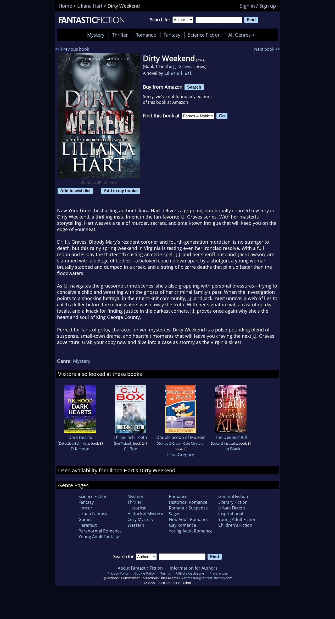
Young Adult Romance (191, 531)
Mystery (95, 35)
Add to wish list (75, 190)
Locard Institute (224, 443)
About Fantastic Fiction (140, 568)
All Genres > (242, 35)
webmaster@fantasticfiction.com (206, 578)
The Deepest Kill (231, 437)
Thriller (120, 35)
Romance (145, 35)
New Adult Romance (189, 519)
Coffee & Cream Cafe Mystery (181, 443)
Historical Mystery (145, 514)
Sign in (247, 6)
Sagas (174, 514)
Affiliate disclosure (190, 573)
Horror (85, 508)
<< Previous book (72, 49)
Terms (165, 573)
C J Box (130, 449)
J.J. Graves (182, 66)
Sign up (267, 6)
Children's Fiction (235, 525)
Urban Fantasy (93, 514)
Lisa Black (230, 449)
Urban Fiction (231, 508)
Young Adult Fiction (237, 519)
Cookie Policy (144, 573)
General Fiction (233, 496)
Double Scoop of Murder (180, 437)
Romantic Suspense (188, 508)
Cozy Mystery (140, 519)
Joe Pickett (123, 443)
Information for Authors (193, 568)
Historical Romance (188, 502)
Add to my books (121, 190)
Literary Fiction (233, 502)
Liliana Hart (178, 72)
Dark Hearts (80, 437)
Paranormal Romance (100, 531)
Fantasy (172, 35)
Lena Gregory (180, 454)
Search (194, 87)
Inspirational (230, 514)
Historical (136, 508)
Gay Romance (182, 525)
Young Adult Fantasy (99, 537)
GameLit (87, 519)
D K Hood (80, 449)
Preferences (218, 573)
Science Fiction (204, 35)
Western (135, 525)
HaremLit (88, 525)
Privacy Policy (118, 573)
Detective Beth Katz (74, 443)
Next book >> (267, 49)
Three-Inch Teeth (130, 437)
